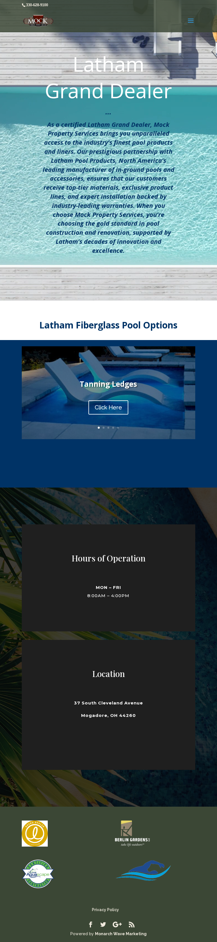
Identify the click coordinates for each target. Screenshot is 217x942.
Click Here (108, 407)
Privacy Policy (105, 909)
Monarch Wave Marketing (121, 934)
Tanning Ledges (108, 384)
